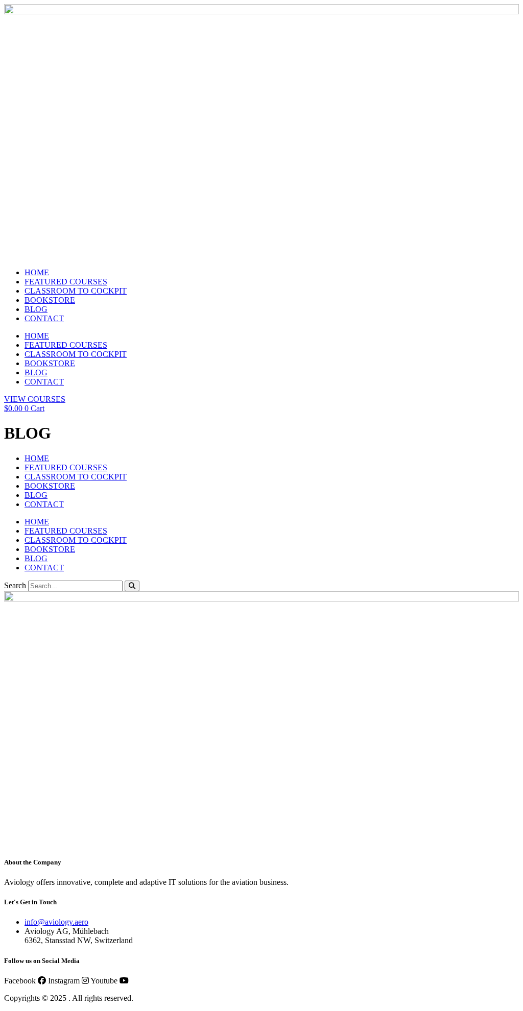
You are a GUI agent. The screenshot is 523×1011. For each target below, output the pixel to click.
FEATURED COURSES (66, 281)
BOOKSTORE (50, 300)
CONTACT (44, 318)
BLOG (36, 309)
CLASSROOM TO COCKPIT (76, 290)
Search (15, 585)
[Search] (132, 586)
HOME (37, 272)
